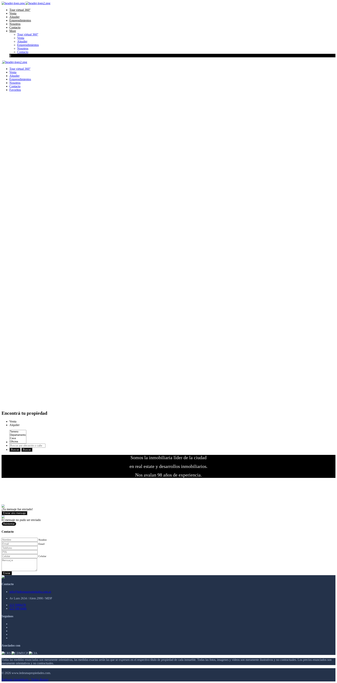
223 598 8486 (18, 608)
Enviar (6, 573)
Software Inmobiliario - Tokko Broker (25, 679)
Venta (12, 13)
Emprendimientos (20, 20)
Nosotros (14, 24)
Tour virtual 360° (19, 10)
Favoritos (15, 89)
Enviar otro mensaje (14, 513)
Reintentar (9, 523)
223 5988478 (17, 605)
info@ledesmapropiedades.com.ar (30, 591)
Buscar (15, 449)
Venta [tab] (12, 421)
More (12, 31)
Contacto (14, 27)
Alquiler (14, 17)
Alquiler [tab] (14, 425)
